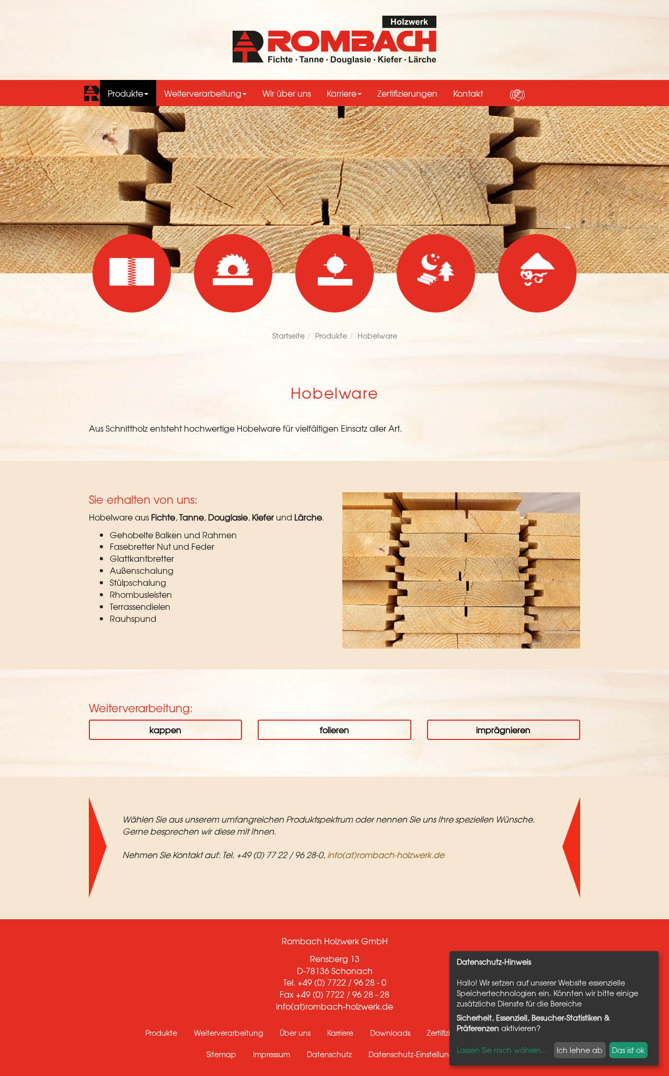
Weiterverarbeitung (228, 1032)
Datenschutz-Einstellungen (415, 1054)
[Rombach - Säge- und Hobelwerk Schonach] (335, 40)
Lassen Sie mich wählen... (502, 1050)
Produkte (331, 335)
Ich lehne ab (580, 1050)
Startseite (288, 335)
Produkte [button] (125, 93)
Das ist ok (628, 1050)
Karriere (340, 1032)
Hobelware (377, 335)
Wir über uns (286, 93)
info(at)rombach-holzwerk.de (385, 854)
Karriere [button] (341, 93)
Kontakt (468, 93)
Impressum (271, 1054)
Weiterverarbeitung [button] (202, 93)
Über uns (295, 1032)
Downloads (390, 1032)
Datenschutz (329, 1054)
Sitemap (221, 1054)
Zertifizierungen (407, 93)
